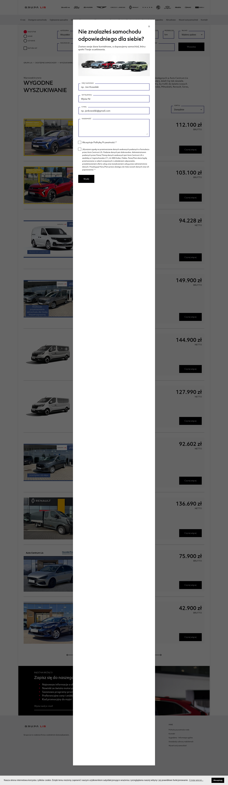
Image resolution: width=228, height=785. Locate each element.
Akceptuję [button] (217, 780)
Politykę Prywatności (104, 142)
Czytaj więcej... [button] (196, 780)
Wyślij (86, 179)
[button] (209, 780)
